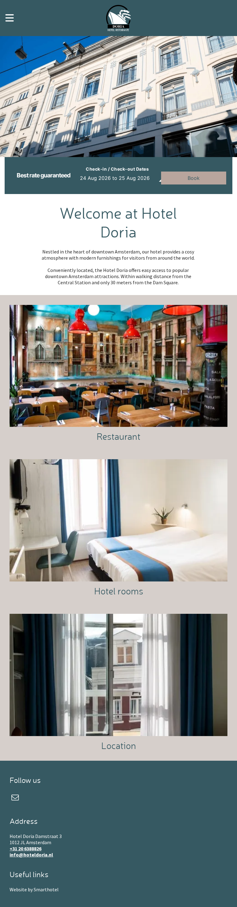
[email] (15, 798)
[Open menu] (9, 17)
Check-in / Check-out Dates (117, 169)
